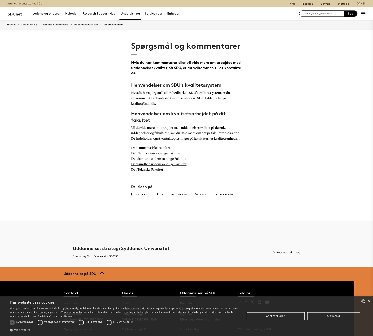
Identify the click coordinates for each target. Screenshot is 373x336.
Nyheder (71, 13)
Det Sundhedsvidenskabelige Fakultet (158, 164)
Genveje (325, 3)
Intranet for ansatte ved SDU (24, 3)
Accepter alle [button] (275, 316)
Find (292, 3)
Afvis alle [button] (334, 316)
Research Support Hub (99, 13)
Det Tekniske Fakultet (147, 169)
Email (203, 194)
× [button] (368, 301)
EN (364, 3)
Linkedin (182, 194)
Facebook (142, 194)
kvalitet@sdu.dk (143, 104)
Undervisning (130, 13)
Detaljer (68, 316)
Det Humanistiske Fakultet (150, 148)
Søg (350, 13)
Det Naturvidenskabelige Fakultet (155, 153)
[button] (124, 330)
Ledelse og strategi (46, 13)
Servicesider (153, 13)
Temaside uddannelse (55, 24)
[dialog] (186, 316)
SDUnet (11, 24)
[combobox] (363, 301)
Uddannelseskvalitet (86, 24)
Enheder (173, 13)
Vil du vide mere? (114, 24)
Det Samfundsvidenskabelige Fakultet (158, 159)
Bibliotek (307, 3)
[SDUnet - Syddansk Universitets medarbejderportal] (15, 13)
